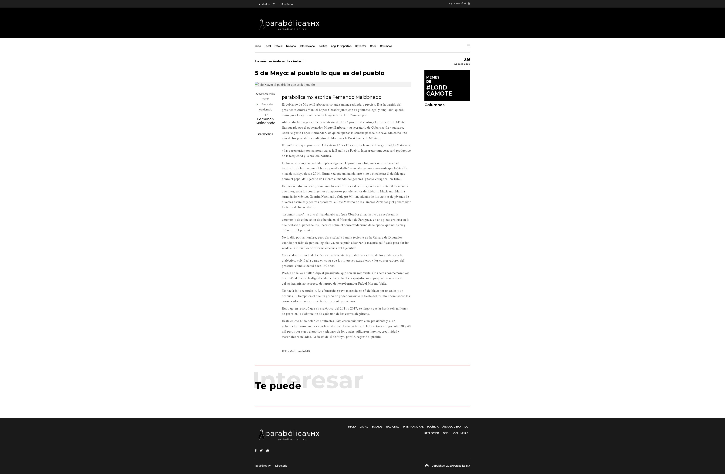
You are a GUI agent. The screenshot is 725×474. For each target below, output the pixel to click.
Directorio (287, 4)
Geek (373, 46)
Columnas (386, 46)
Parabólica (265, 134)
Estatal (278, 46)
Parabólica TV (266, 4)
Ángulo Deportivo (341, 46)
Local (268, 46)
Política (323, 46)
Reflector (360, 46)
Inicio (258, 46)
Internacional (307, 46)
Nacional (291, 46)
